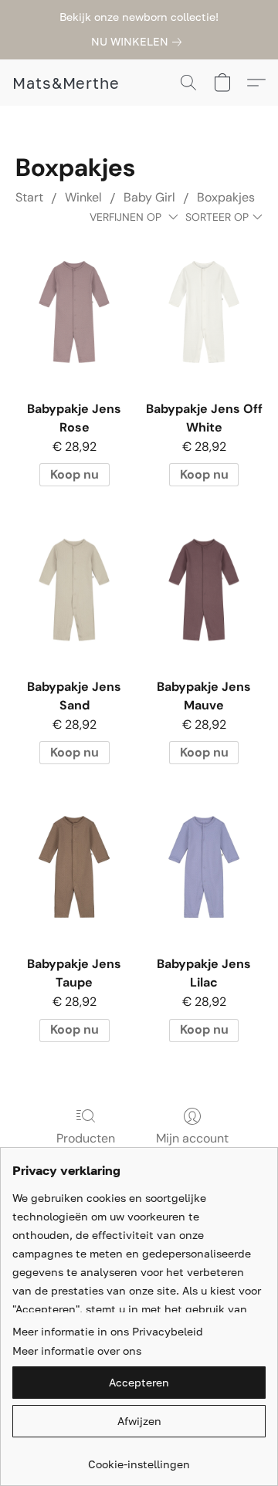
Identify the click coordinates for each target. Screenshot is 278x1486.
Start (29, 197)
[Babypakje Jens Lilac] (204, 867)
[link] (139, 41)
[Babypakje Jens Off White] (204, 312)
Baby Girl (149, 197)
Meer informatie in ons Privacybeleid (107, 1331)
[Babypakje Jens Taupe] (74, 867)
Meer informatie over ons (76, 1350)
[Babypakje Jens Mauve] (204, 589)
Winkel (83, 197)
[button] (66, 82)
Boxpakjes (226, 197)
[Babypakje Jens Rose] (74, 312)
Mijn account (192, 1138)
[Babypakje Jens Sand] (74, 589)
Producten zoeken (85, 1147)
